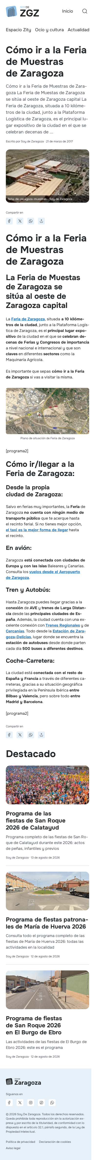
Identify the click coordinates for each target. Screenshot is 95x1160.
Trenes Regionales (63, 625)
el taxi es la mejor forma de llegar (37, 529)
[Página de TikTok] (41, 1102)
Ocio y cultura (49, 29)
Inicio (67, 11)
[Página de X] (20, 1102)
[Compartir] (41, 221)
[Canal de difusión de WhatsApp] (52, 1102)
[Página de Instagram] (30, 1102)
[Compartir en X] (20, 221)
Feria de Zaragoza (28, 319)
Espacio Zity (18, 29)
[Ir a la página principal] (22, 11)
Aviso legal (13, 1148)
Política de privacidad (20, 1142)
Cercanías (15, 631)
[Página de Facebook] (9, 1102)
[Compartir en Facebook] (9, 221)
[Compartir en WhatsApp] (30, 221)
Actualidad (78, 29)
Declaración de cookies (55, 1142)
